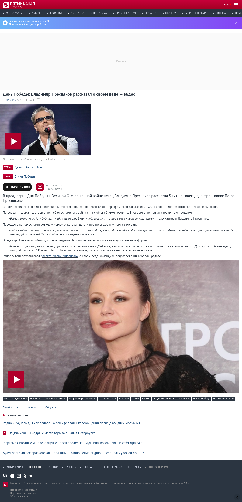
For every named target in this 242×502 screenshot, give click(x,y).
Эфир (226, 4)
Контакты (134, 467)
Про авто (150, 13)
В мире (36, 13)
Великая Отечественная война (48, 398)
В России (55, 13)
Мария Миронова (223, 398)
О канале (89, 467)
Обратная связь (19, 496)
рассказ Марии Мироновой (59, 256)
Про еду (170, 13)
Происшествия (126, 13)
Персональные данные (23, 493)
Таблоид (53, 467)
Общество (77, 13)
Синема (221, 13)
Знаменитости (107, 398)
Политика (100, 13)
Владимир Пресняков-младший (171, 398)
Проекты (71, 467)
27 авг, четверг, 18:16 (18, 7)
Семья (135, 398)
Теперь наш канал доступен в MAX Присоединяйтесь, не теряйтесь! (29, 22)
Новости (35, 467)
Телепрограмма (111, 467)
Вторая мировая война (82, 398)
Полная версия (157, 467)
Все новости (14, 13)
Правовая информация (23, 489)
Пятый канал (14, 467)
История (124, 398)
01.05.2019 (9, 100)
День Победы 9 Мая (29, 167)
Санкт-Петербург (196, 13)
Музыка (146, 398)
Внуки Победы (25, 177)
